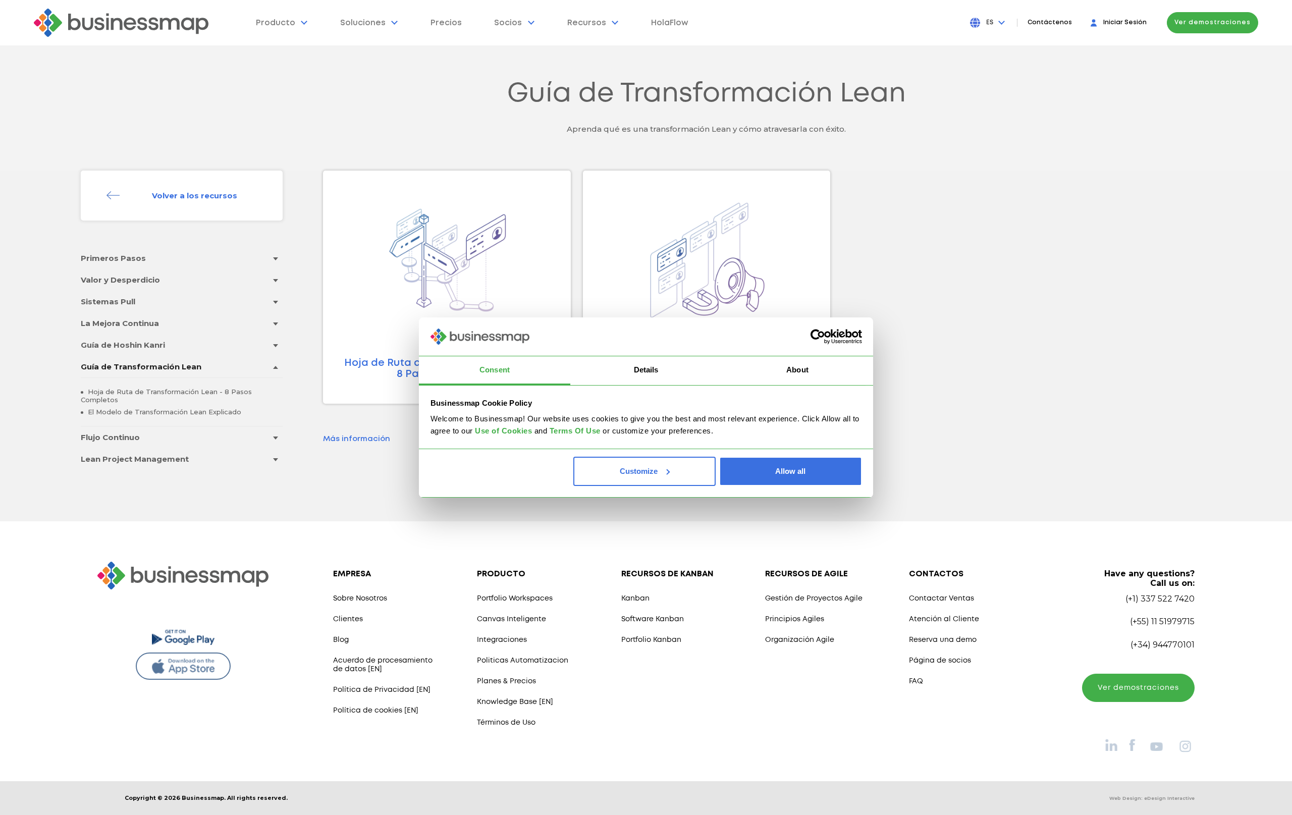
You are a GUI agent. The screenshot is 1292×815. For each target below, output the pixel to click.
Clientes (348, 619)
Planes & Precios (506, 681)
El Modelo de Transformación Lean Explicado (163, 412)
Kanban (635, 598)
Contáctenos (1050, 22)
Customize (639, 471)
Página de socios (940, 661)
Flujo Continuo (110, 437)
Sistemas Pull (108, 301)
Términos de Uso (506, 723)
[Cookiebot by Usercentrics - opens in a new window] (818, 336)
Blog (341, 640)
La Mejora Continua (120, 323)
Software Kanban (652, 619)
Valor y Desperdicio (120, 280)
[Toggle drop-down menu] (275, 258)
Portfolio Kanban (651, 640)
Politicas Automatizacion (522, 661)
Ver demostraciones (1212, 22)
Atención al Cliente (944, 619)
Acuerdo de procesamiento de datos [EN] (383, 665)
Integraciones (502, 640)
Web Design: (1152, 798)
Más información (356, 439)
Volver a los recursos (194, 195)
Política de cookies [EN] (375, 711)
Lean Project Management (135, 459)
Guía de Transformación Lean (141, 366)
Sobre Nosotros (360, 598)
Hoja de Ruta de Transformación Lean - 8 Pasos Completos (166, 396)
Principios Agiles (794, 619)
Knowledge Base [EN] (515, 702)
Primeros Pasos (113, 258)
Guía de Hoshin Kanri (123, 345)
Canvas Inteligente (511, 619)
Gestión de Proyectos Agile (814, 598)
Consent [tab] (494, 369)
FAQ (916, 681)
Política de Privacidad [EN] (381, 690)
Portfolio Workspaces (515, 598)
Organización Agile (799, 640)
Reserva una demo (943, 640)
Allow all (790, 471)
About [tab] (797, 369)
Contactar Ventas (941, 598)
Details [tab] (646, 369)
